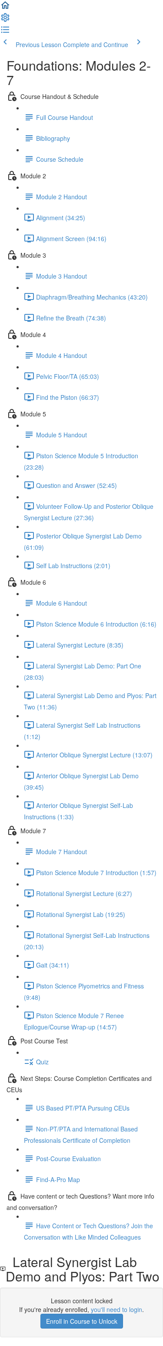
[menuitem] (5, 20)
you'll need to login (116, 1309)
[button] (5, 7)
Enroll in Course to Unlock (81, 1321)
